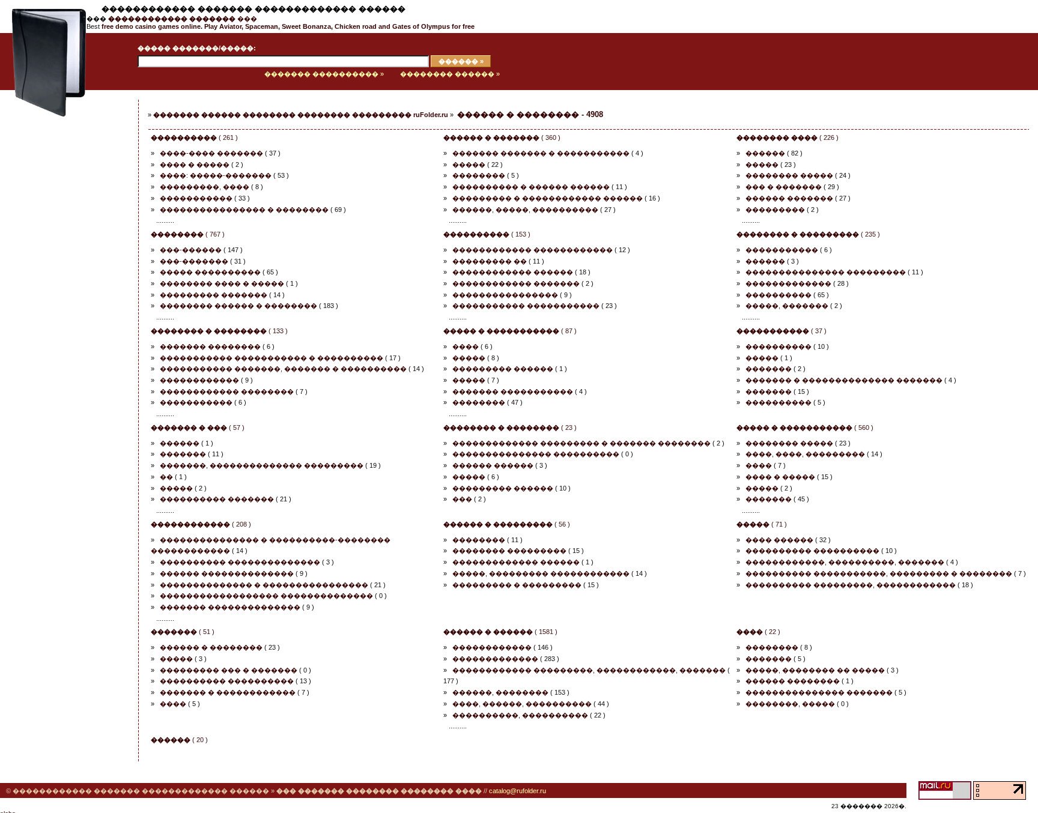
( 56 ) (506, 524)
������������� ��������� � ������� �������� (581, 443)
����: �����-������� (216, 175)
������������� (788, 283)
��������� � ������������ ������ (547, 198)
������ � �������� (211, 647)
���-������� (194, 261)
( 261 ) (194, 137)
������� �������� (210, 346)
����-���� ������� (211, 153)
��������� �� (489, 261)
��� (182, 18)
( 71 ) (761, 524)
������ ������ (492, 465)
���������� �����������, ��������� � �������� (878, 573)
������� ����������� (512, 391)
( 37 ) (781, 330)
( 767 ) (188, 234)
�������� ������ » (450, 73)
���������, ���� (204, 186)
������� (768, 368)
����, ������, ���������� (522, 703)
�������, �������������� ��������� (261, 465)
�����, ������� (786, 305)
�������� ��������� (509, 550)
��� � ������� (783, 186)
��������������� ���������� (535, 454)
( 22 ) (758, 631)
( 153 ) (486, 234)
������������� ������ (516, 562)
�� (166, 476)
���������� (778, 294)
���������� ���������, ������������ (850, 584)
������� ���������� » (324, 73)
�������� (478, 175)
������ (765, 153)
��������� (775, 209)
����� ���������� (210, 272)
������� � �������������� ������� (843, 380)
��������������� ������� (819, 692)
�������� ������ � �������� (238, 305)
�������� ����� (789, 175)
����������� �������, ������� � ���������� (283, 368)
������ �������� (792, 681)
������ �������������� (227, 573)
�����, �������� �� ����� (815, 670)
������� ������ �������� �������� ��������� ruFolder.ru (300, 114)
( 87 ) (510, 330)
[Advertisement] (57, 286)
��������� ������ (502, 368)
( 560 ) (804, 427)
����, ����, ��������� (805, 454)
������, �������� (500, 692)
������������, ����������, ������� (844, 562)
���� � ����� (194, 164)
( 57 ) (197, 427)
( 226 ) (787, 137)
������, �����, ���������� (525, 209)
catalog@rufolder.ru (517, 790)
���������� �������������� (240, 562)
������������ (199, 380)
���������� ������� (217, 499)
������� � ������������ (228, 692)
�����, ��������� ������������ (541, 573)
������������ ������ (512, 272)
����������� (196, 198)
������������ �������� (227, 391)
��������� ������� (213, 294)
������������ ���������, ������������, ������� (589, 670)
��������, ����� (790, 703)
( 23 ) (510, 427)
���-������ (191, 249)
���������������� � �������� (244, 209)
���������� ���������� (812, 550)
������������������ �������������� (266, 595)
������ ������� (789, 198)
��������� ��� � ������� (228, 670)
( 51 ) (182, 631)
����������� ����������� (525, 305)
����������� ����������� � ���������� (271, 357)
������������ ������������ (532, 249)
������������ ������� (516, 283)
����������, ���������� (520, 715)
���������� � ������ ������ (531, 186)
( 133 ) (219, 330)
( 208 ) (201, 524)
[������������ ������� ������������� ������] (43, 87)
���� (465, 346)
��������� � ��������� (516, 584)
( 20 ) (179, 739)
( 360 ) (501, 137)
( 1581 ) (500, 631)
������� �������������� (230, 607)
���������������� (505, 294)
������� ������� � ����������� (541, 153)
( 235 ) (808, 234)
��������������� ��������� (825, 272)
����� (468, 164)
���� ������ (779, 539)
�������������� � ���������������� (264, 584)
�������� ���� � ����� (222, 283)
